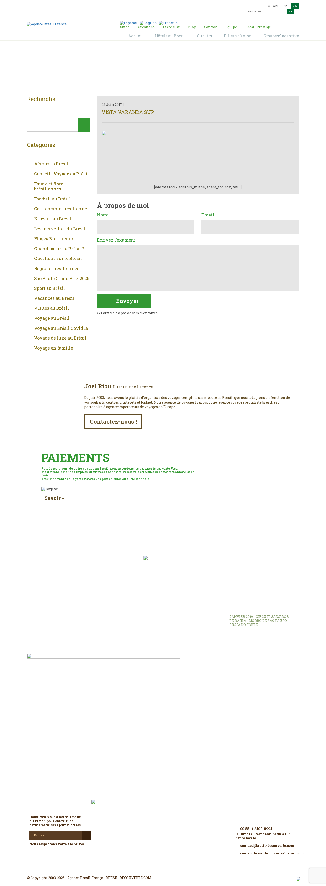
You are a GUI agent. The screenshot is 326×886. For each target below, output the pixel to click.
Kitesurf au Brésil (53, 219)
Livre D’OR (91, 566)
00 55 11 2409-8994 (69, 5)
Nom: (102, 215)
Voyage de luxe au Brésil (60, 338)
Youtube (174, 869)
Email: (208, 215)
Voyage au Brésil (52, 318)
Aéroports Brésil (51, 164)
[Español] (128, 22)
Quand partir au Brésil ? (59, 248)
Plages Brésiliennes (55, 238)
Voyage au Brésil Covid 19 (61, 328)
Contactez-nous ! (113, 421)
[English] (148, 22)
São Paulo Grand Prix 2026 (61, 278)
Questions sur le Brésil (58, 258)
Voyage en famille (53, 348)
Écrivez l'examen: (116, 240)
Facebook (151, 869)
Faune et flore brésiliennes (48, 186)
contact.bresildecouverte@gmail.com (152, 8)
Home (157, 69)
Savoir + (55, 498)
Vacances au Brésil (54, 298)
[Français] (168, 22)
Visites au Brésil (51, 308)
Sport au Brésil (49, 288)
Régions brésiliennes (56, 268)
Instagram (163, 869)
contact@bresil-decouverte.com (160, 4)
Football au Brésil (52, 199)
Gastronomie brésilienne (60, 208)
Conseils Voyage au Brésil (61, 174)
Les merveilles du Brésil (60, 229)
